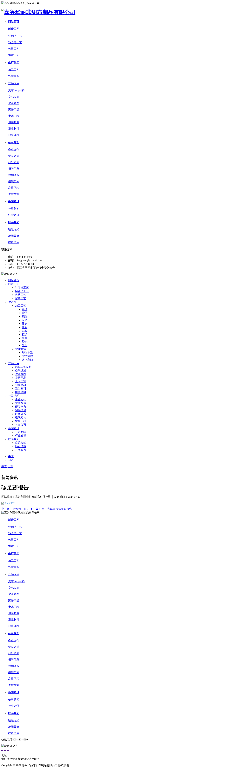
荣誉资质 (13, 155)
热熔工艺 (13, 48)
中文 (11, 456)
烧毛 (24, 316)
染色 (24, 341)
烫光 (24, 323)
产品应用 (13, 83)
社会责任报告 (15, 508)
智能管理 (27, 356)
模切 (24, 334)
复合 (24, 345)
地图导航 (13, 235)
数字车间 (27, 359)
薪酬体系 (13, 175)
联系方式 (13, 229)
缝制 (24, 338)
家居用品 (13, 109)
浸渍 (24, 309)
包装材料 (13, 122)
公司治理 (13, 142)
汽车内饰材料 (16, 90)
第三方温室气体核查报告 (51, 508)
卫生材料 (13, 128)
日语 (11, 459)
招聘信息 (13, 168)
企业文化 (13, 149)
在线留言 (13, 242)
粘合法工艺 (15, 42)
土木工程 (13, 115)
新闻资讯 (13, 201)
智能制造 (13, 76)
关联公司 (13, 194)
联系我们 (13, 222)
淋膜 (24, 330)
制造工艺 (13, 28)
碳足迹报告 (9, 503)
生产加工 (13, 62)
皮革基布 (13, 103)
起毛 (24, 320)
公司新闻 (13, 208)
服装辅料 (13, 135)
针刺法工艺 (15, 36)
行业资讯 (13, 215)
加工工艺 (13, 69)
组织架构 (13, 181)
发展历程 (13, 187)
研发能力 (13, 162)
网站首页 (13, 21)
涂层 (24, 312)
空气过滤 (13, 96)
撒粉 (24, 327)
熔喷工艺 (13, 55)
